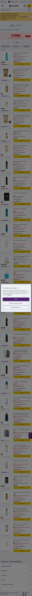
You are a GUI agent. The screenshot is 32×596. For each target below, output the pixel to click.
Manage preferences (16, 307)
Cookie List (9, 294)
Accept (16, 299)
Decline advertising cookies (16, 303)
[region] (16, 298)
